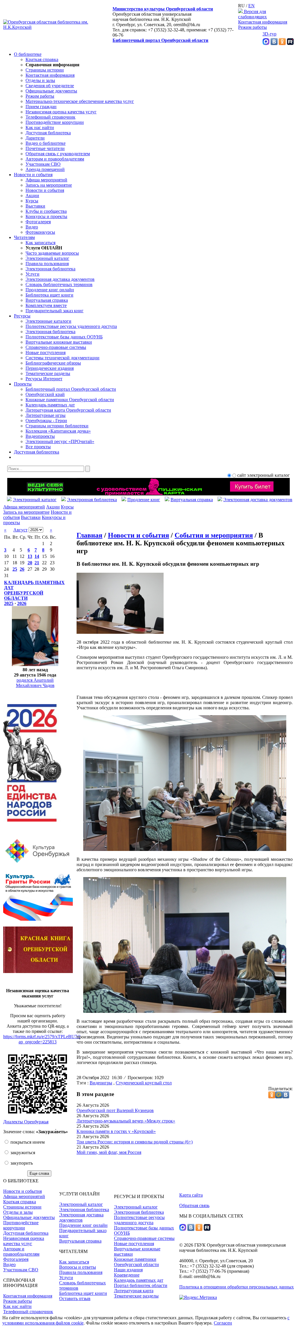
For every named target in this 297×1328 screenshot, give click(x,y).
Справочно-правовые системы (56, 347)
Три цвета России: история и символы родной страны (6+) (135, 1141)
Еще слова (39, 1173)
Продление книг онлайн (50, 289)
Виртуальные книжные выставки (59, 342)
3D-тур (269, 33)
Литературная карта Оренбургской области (68, 410)
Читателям (24, 237)
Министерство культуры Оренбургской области (163, 8)
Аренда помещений (45, 169)
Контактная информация (262, 21)
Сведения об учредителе (50, 85)
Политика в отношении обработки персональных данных (236, 1286)
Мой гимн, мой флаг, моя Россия (109, 1152)
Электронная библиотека (50, 268)
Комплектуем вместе (46, 305)
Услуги (32, 274)
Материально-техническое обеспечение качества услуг (80, 101)
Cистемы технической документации (62, 357)
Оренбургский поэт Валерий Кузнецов (115, 1110)
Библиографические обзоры (53, 362)
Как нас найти (40, 127)
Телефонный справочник (50, 117)
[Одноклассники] (282, 43)
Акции (32, 195)
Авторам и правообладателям (55, 158)
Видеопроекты (40, 436)
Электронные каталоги (48, 321)
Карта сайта (191, 1195)
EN (251, 5)
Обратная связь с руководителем (58, 153)
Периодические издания (50, 368)
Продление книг (143, 499)
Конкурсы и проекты (46, 216)
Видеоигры (101, 1082)
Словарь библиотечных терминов (59, 284)
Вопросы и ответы (77, 1267)
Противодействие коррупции (55, 122)
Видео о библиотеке (46, 143)
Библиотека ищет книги (49, 294)
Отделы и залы (40, 80)
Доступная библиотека (48, 132)
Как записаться (40, 242)
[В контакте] (274, 43)
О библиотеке (27, 54)
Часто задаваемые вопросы (52, 253)
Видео (32, 226)
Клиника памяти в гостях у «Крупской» (116, 1131)
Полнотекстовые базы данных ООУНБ (64, 336)
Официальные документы (51, 90)
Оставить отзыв (74, 1298)
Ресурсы (22, 315)
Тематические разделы (48, 373)
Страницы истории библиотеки (57, 425)
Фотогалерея (38, 221)
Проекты (23, 383)
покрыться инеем (27, 1142)
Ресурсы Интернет (44, 378)
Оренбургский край (45, 394)
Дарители (35, 137)
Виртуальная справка (47, 300)
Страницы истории (45, 69)
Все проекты (38, 446)
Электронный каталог (47, 258)
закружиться (22, 1152)
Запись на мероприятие (49, 185)
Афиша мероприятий (46, 179)
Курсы (32, 200)
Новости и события (33, 174)
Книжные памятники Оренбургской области (70, 399)
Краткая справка (42, 59)
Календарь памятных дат (50, 404)
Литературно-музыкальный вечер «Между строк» (126, 1120)
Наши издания (128, 1269)
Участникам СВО (43, 164)
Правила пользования (47, 263)
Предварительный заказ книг (55, 310)
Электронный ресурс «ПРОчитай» (60, 441)
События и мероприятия (214, 535)
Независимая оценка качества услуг (61, 111)
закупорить (21, 1163)
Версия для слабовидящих (252, 14)
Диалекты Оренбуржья (25, 1121)
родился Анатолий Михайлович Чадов (35, 683)
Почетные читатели (45, 148)
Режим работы (252, 27)
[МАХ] (265, 43)
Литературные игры (46, 415)
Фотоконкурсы (40, 232)
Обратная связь (194, 1205)
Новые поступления (46, 352)
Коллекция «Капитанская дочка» (58, 431)
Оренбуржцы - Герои (46, 420)
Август (20, 529)
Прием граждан (41, 106)
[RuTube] (290, 43)
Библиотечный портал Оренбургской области (160, 40)
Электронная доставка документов (60, 279)
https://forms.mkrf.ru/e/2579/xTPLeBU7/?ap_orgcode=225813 (41, 1039)
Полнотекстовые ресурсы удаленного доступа (71, 326)
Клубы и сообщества (46, 211)
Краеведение (127, 1274)
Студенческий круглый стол (144, 1082)
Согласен (223, 1322)
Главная (89, 535)
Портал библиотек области (140, 1285)
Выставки (35, 206)
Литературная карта (133, 1290)
